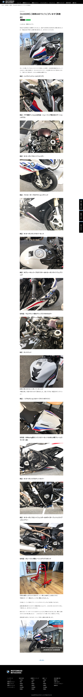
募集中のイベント (26, 2)
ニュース (19, 2)
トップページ (10, 678)
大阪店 (21, 680)
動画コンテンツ (35, 2)
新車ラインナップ (60, 2)
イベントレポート (44, 2)
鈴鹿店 (21, 689)
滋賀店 (21, 685)
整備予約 (56, 680)
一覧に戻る (41, 660)
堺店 (21, 681)
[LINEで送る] (28, 20)
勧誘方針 (56, 685)
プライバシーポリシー (58, 683)
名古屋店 (22, 687)
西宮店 (21, 683)
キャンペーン (52, 2)
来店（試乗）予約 (57, 678)
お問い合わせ (57, 681)
